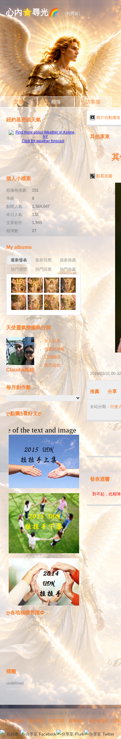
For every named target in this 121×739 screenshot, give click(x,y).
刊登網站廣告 (12, 720)
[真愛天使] (18, 285)
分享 (112, 391)
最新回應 (43, 260)
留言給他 (52, 365)
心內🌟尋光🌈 (32, 12)
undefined (15, 683)
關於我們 (36, 720)
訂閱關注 (52, 357)
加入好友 (52, 341)
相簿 (56, 102)
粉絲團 (13, 734)
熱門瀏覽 (19, 269)
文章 (19, 102)
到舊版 (72, 13)
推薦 (94, 391)
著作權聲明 (99, 720)
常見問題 (56, 720)
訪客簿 (93, 102)
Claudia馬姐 (20, 369)
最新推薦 (68, 260)
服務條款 (77, 720)
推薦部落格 (54, 349)
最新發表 (19, 260)
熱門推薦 (68, 269)
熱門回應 (43, 269)
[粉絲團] (2, 732)
